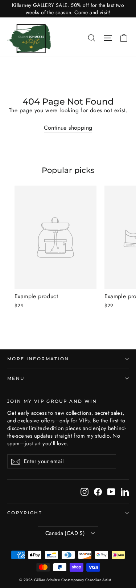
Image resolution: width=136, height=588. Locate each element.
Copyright (24, 512)
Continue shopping (68, 127)
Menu (15, 378)
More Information (38, 358)
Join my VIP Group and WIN (52, 401)
